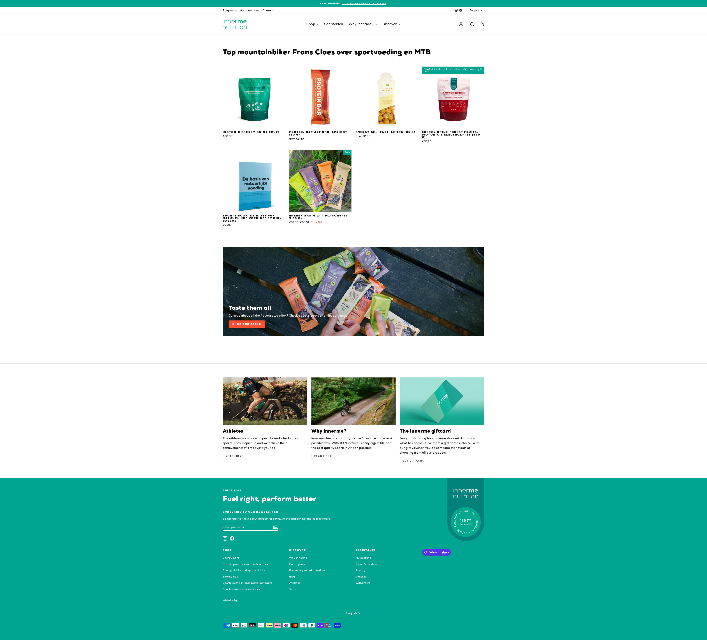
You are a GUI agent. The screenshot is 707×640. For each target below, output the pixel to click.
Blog (292, 576)
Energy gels (230, 576)
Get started (333, 24)
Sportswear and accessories (241, 589)
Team (292, 589)
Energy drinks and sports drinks (244, 570)
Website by (230, 600)
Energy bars (231, 557)
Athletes (294, 583)
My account (363, 557)
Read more (235, 456)
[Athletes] (265, 401)
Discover (390, 24)
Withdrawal (363, 583)
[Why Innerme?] (353, 401)
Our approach (298, 564)
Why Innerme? (361, 24)
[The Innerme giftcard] (442, 401)
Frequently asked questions (241, 10)
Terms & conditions (368, 564)
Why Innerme (298, 557)
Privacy (360, 570)
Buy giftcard (413, 460)
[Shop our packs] (353, 291)
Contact (268, 10)
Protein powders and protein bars (245, 564)
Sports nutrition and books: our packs (247, 583)
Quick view (254, 125)
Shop (311, 24)
